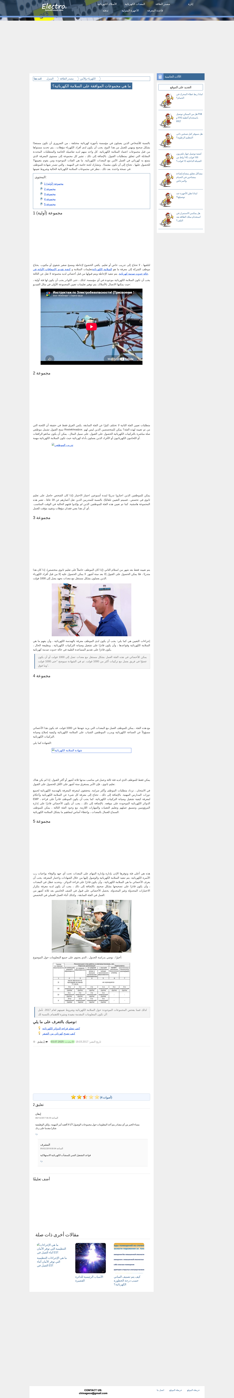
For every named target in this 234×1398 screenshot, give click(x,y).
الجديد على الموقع (180, 87)
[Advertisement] (117, 44)
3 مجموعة (50, 194)
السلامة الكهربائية (102, 269)
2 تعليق (41, 1041)
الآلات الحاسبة (173, 76)
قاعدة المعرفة (155, 10)
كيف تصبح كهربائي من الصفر (58, 1033)
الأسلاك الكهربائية (107, 4)
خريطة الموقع (175, 1390)
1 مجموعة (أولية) (53, 183)
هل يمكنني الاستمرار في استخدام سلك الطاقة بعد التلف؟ (188, 217)
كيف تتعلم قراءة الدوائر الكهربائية (61, 1028)
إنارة (190, 4)
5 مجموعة (50, 204)
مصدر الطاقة (163, 4)
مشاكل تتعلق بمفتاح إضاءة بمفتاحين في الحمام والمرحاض (189, 177)
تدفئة (105, 10)
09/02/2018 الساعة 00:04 (51, 1148)
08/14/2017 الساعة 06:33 (46, 1118)
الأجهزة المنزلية (130, 10)
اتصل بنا (160, 1390)
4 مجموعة (50, 199)
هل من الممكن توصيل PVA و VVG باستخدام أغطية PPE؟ (189, 118)
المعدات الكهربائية (135, 4)
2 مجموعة (50, 189)
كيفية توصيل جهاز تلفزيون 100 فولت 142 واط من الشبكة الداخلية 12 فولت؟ (189, 157)
